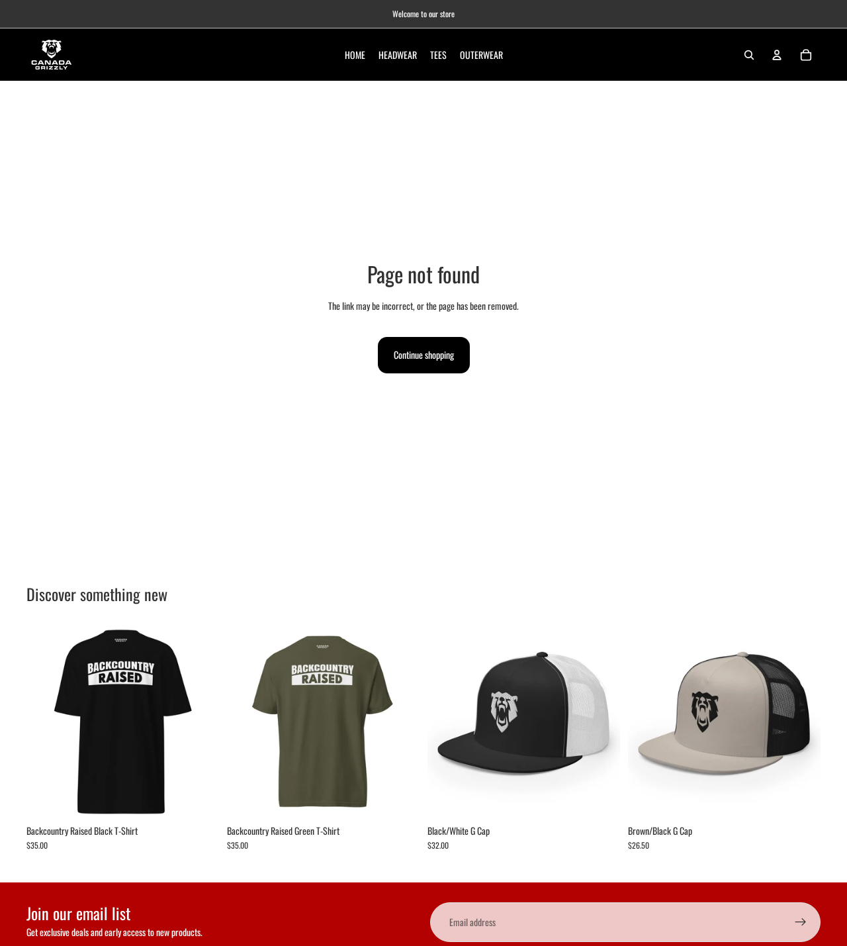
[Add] (599, 798)
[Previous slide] (46, 721)
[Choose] (198, 798)
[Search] (749, 55)
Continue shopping (424, 354)
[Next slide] (199, 721)
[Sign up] (801, 922)
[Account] (776, 55)
